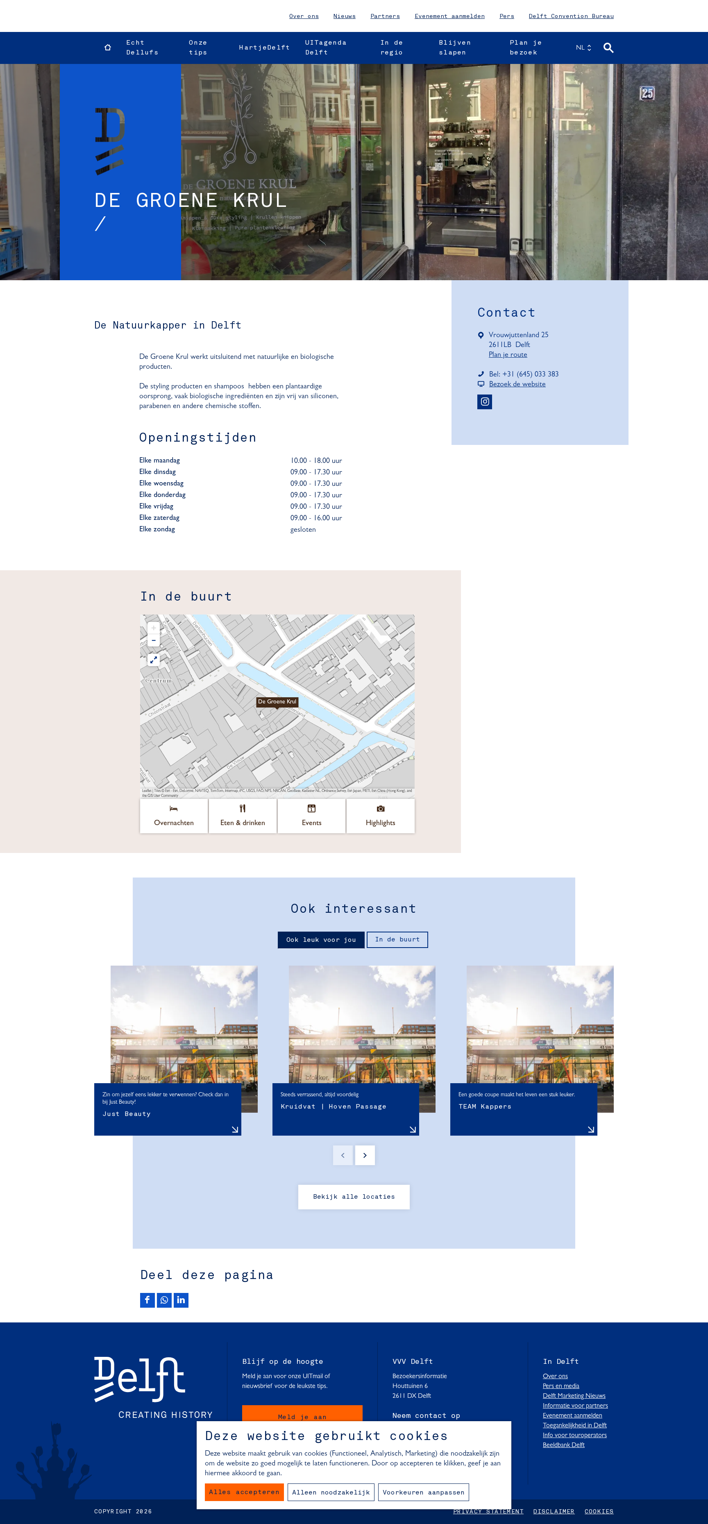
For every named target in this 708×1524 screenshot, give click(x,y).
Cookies (599, 1512)
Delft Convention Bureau (571, 16)
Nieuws (345, 16)
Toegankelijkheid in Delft (575, 1425)
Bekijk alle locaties (354, 1197)
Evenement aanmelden (450, 16)
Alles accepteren (244, 1492)
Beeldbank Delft (564, 1445)
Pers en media (561, 1386)
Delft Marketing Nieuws (574, 1396)
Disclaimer (554, 1512)
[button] (277, 707)
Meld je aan (302, 1417)
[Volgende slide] (365, 1155)
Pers (506, 16)
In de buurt (397, 940)
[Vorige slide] (343, 1155)
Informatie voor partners (575, 1406)
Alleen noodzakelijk (331, 1493)
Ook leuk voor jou (321, 940)
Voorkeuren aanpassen (424, 1493)
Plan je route (510, 355)
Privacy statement (488, 1512)
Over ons (304, 16)
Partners (385, 16)
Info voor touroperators (575, 1435)
